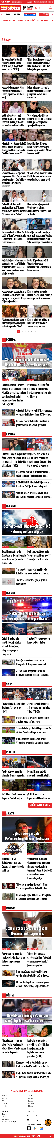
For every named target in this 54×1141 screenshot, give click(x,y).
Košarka (5, 699)
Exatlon (5, 449)
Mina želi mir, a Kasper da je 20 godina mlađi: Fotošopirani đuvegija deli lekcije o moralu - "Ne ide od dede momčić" (14, 148)
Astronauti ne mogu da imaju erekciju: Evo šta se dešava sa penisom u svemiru (13, 959)
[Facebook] (31, 1115)
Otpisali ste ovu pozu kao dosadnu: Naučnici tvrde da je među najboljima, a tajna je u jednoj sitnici (27, 931)
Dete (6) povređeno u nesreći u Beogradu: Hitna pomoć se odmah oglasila (31, 662)
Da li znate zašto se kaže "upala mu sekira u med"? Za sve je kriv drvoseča (38, 555)
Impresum (5, 1119)
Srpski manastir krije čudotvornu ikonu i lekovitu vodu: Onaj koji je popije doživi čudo (14, 557)
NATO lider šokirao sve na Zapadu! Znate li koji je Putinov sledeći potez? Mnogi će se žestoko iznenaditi (13, 796)
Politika (17, 14)
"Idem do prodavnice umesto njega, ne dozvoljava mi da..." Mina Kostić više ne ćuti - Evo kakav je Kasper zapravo (38, 64)
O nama (4, 1114)
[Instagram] (48, 1115)
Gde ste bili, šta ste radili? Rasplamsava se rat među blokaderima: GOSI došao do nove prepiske (34, 413)
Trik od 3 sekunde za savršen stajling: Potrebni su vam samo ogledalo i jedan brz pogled (39, 959)
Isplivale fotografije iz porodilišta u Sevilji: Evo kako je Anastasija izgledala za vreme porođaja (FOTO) (38, 1048)
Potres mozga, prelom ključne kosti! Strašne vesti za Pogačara (32, 719)
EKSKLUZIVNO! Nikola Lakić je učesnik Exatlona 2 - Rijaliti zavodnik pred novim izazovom (33, 484)
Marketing (5, 1111)
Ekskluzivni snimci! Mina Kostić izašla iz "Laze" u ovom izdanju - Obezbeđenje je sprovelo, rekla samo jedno (14, 237)
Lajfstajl (5, 949)
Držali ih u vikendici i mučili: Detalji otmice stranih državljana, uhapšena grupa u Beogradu (11, 646)
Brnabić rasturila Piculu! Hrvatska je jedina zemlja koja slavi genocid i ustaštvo (32, 423)
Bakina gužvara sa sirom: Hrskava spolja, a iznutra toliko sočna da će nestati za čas (31, 974)
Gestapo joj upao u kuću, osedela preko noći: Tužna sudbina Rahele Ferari (33, 897)
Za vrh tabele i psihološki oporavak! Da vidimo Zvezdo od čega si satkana (33, 730)
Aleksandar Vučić (26, 21)
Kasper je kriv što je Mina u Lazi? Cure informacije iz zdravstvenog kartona (38, 323)
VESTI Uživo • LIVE (33, 1136)
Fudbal (30, 699)
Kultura (26, 828)
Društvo (27, 521)
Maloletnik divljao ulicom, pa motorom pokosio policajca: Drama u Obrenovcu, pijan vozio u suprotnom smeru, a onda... (27, 616)
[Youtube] (31, 1120)
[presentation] (1, 14)
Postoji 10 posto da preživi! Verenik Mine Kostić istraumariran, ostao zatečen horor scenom (39, 265)
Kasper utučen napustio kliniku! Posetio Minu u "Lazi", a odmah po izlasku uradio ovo (39, 295)
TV (3, 1101)
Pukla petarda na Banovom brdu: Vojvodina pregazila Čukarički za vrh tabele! (32, 741)
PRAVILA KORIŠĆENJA (9, 1121)
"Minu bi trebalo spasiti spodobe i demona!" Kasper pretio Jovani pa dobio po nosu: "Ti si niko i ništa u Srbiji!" (14, 209)
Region (30, 634)
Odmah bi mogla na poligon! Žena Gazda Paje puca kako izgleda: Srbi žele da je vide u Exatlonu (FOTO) (14, 460)
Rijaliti (4, 1036)
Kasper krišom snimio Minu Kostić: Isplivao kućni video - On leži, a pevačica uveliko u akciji (13, 92)
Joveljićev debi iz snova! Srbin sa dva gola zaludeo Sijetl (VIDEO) (38, 707)
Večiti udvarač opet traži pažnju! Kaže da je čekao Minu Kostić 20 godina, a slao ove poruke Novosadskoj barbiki (13, 120)
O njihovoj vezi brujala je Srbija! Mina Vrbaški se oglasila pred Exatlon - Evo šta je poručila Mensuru (39, 460)
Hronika (27, 608)
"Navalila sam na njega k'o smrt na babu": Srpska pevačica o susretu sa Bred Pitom (27, 1018)
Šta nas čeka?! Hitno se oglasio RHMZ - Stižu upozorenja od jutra (27, 529)
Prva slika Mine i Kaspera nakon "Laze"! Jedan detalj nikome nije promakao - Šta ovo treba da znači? (39, 148)
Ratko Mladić (9, 21)
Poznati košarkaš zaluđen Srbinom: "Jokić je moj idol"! (13, 707)
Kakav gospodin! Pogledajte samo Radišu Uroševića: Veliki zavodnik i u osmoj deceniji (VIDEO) (32, 1065)
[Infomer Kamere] (28, 8)
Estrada (27, 1010)
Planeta (5, 767)
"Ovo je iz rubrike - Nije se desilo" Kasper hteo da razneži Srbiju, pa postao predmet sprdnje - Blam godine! (39, 120)
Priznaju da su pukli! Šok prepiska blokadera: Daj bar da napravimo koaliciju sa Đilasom (39, 391)
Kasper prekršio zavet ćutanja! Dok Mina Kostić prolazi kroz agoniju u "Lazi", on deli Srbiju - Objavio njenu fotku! (14, 296)
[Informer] (36, 8)
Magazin (31, 1103)
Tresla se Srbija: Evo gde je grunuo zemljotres (31, 582)
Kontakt (4, 1116)
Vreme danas (43, 21)
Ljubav (27, 923)
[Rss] (39, 1120)
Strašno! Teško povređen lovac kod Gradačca (38, 640)
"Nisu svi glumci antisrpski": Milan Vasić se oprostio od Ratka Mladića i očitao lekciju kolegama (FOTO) (32, 887)
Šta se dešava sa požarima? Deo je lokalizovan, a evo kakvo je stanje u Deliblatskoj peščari (32, 572)
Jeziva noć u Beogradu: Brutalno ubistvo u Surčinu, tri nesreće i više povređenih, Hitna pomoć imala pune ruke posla (32, 673)
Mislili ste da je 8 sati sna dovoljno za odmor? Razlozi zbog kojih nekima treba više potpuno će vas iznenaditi (34, 984)
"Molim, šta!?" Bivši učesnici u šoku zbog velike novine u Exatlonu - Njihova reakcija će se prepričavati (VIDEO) (33, 495)
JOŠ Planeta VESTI (39, 805)
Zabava (30, 1101)
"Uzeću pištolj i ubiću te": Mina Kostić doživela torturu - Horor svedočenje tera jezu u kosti (39, 176)
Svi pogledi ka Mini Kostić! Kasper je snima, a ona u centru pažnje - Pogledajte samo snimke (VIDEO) (12, 64)
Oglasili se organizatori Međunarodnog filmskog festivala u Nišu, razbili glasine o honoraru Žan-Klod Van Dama (27, 836)
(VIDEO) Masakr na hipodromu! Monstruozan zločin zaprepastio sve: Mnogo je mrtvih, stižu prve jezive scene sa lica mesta (39, 796)
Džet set (30, 1106)
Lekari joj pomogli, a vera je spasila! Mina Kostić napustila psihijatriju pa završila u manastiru (39, 92)
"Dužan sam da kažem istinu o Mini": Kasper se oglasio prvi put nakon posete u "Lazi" (13, 323)
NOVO (8, 14)
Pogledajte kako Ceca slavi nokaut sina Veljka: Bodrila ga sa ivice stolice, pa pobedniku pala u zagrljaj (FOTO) (33, 1075)
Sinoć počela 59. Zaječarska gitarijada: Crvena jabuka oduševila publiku (13, 864)
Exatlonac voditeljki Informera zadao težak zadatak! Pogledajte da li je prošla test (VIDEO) (32, 474)
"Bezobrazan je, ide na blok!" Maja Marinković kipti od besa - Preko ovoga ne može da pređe (14, 1046)
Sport (30, 1096)
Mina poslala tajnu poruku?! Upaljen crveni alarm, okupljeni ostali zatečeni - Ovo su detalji (39, 209)
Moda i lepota (33, 949)
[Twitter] (39, 1115)
